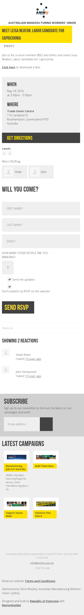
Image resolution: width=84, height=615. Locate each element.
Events (9, 46)
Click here (8, 67)
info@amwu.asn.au (42, 563)
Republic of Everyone (44, 601)
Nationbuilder (11, 605)
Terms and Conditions (40, 581)
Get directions (20, 138)
